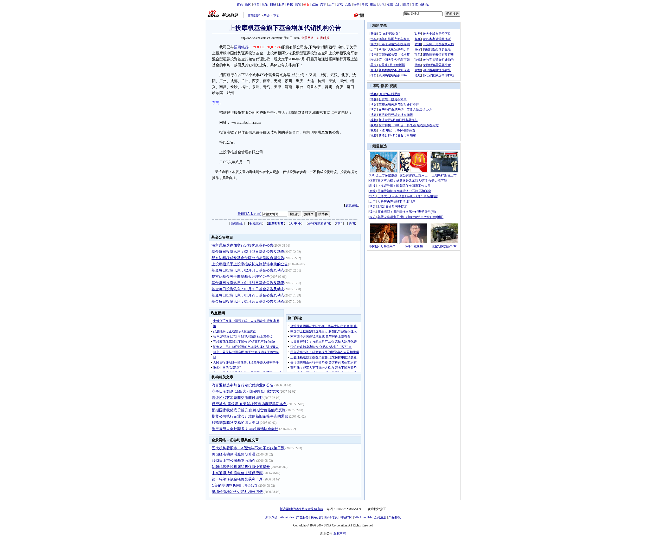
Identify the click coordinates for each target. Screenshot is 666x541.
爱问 (398, 4)
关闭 (352, 223)
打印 (339, 223)
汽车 (323, 4)
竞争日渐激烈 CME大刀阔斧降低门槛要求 (245, 391)
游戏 (340, 4)
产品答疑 (394, 517)
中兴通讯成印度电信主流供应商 (237, 473)
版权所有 (340, 533)
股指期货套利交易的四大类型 (235, 423)
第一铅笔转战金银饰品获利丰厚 (237, 479)
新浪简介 (271, 517)
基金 (267, 15)
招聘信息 (331, 517)
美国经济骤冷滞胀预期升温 (233, 454)
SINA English (363, 517)
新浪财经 (254, 15)
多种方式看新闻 (319, 223)
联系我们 (317, 517)
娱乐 (265, 4)
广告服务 (302, 517)
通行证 (424, 4)
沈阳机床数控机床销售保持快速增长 (241, 467)
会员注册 (380, 517)
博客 (298, 4)
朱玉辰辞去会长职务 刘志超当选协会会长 (245, 429)
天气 (381, 4)
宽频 (315, 4)
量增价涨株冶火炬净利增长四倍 (237, 492)
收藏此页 (255, 223)
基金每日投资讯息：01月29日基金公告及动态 (248, 295)
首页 (240, 4)
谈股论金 (237, 223)
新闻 (248, 4)
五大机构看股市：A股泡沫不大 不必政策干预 (248, 448)
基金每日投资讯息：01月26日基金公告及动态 (248, 302)
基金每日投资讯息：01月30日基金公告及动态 (248, 289)
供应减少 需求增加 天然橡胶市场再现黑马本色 (249, 404)
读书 (356, 4)
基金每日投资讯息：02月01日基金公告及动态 (248, 270)
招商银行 (241, 47)
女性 (348, 4)
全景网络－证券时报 (315, 38)
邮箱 (406, 4)
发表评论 (351, 205)
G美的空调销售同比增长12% (235, 485)
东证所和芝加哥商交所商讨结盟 (237, 398)
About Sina (287, 517)
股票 (281, 4)
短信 (390, 4)
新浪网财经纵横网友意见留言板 (301, 509)
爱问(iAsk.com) (249, 214)
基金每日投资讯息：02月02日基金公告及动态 (248, 252)
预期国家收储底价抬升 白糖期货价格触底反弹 (249, 410)
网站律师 (346, 517)
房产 (331, 4)
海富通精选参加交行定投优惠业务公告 (242, 245)
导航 (415, 4)
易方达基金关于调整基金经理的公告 (241, 277)
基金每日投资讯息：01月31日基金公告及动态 (248, 283)
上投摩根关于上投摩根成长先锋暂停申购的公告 (250, 264)
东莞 (215, 103)
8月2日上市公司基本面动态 (233, 461)
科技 (290, 4)
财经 (273, 4)
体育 (256, 4)
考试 (365, 4)
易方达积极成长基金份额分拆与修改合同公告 (248, 258)
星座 (373, 4)
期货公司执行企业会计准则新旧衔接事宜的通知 (250, 416)
